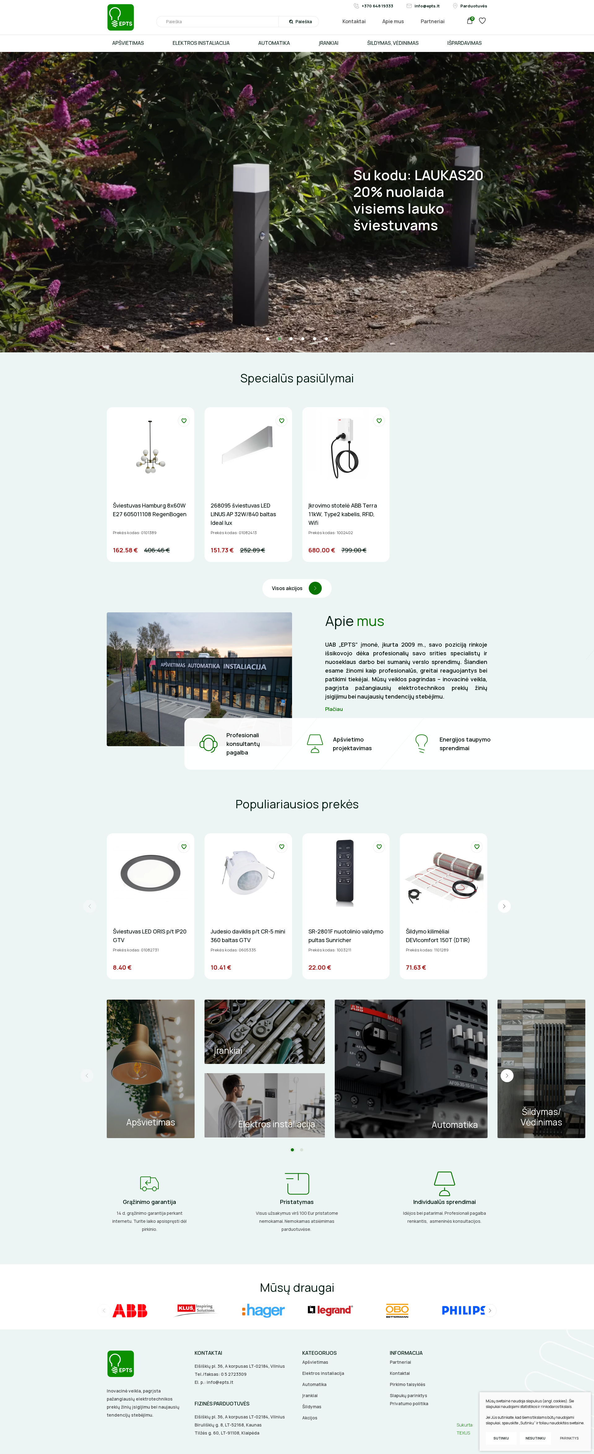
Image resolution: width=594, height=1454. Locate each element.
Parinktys (569, 1438)
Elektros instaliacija (323, 1373)
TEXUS (463, 1433)
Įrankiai (310, 1395)
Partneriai (400, 1362)
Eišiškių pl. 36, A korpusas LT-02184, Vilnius (240, 1366)
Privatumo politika (409, 1403)
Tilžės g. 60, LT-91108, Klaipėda (227, 1433)
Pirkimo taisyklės (407, 1384)
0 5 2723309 (234, 1374)
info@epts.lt (220, 1382)
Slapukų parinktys (408, 1395)
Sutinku (501, 1438)
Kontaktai (400, 1373)
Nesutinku (535, 1438)
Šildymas (311, 1406)
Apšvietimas (315, 1362)
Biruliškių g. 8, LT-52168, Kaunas (228, 1425)
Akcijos (309, 1418)
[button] (267, 338)
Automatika (314, 1384)
